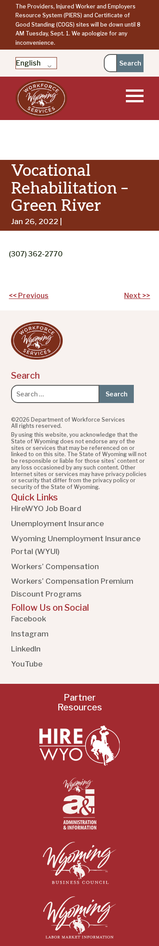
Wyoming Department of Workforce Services (41, 98)
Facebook (28, 618)
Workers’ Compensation (55, 566)
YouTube (26, 663)
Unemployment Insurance (57, 523)
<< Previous (29, 295)
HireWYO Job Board (46, 508)
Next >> (137, 295)
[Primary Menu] (135, 96)
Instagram (30, 633)
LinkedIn (26, 648)
